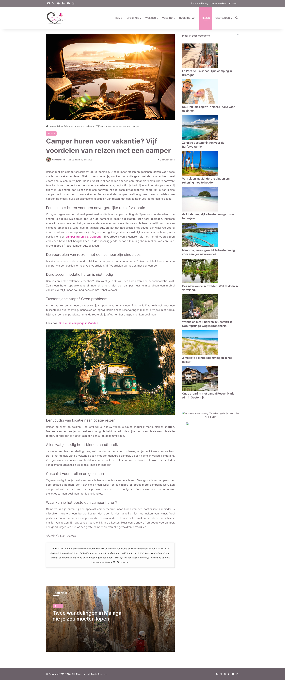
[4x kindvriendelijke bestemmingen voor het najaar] (200, 210)
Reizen (206, 17)
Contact (233, 3)
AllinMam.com (58, 159)
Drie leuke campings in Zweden (78, 323)
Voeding (167, 17)
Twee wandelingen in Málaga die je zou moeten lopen (87, 616)
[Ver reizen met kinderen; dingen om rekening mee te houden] (200, 175)
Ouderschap (187, 17)
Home (118, 17)
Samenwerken (218, 3)
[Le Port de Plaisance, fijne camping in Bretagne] (200, 67)
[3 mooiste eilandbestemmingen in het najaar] (200, 354)
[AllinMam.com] (56, 18)
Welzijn (150, 17)
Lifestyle (133, 17)
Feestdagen (222, 17)
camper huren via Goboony (83, 236)
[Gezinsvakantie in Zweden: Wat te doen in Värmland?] (200, 282)
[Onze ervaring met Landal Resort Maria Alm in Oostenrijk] (200, 390)
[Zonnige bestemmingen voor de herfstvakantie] (200, 139)
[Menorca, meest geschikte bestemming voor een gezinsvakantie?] (200, 246)
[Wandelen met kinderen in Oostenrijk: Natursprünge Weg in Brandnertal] (200, 318)
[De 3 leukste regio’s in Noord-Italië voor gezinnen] (200, 103)
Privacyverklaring (199, 3)
